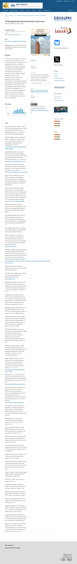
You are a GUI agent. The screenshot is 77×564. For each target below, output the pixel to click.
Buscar (40, 10)
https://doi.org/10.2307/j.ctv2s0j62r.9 (14, 402)
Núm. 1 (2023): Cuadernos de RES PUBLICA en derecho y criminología (30, 15)
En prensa (5, 10)
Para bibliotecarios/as (59, 100)
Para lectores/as (57, 96)
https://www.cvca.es (10, 279)
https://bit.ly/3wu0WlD (18, 201)
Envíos (28, 10)
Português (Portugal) (59, 80)
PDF (34, 60)
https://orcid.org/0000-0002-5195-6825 (12, 34)
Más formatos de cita (36, 83)
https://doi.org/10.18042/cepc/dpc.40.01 (15, 384)
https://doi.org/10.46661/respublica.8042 (15, 41)
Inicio (6, 15)
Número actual (14, 10)
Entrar (73, 1)
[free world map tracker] (61, 112)
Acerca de (46, 10)
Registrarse (59, 1)
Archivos (22, 10)
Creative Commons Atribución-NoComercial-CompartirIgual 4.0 (40, 110)
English (56, 73)
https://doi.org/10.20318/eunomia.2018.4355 (16, 172)
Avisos (34, 10)
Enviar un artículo (59, 87)
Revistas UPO (67, 1)
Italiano (56, 76)
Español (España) (58, 78)
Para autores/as (57, 98)
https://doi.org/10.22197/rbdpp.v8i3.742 (15, 161)
